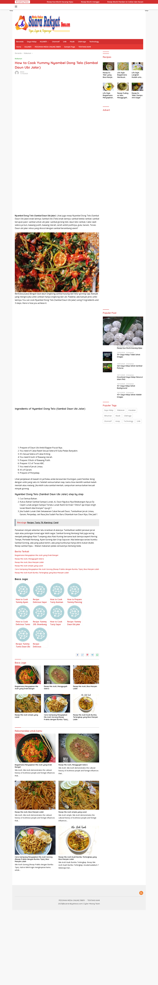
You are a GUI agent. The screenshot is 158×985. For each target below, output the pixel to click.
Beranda (19, 42)
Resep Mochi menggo (73, 2)
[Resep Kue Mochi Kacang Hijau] (123, 331)
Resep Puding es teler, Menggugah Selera (122, 95)
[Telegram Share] (92, 655)
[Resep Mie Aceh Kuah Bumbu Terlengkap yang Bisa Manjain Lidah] (86, 703)
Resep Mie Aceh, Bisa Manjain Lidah (29, 562)
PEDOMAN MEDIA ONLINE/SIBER (48, 47)
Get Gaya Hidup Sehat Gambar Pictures (130, 367)
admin (22, 72)
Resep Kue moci (141, 2)
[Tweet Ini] (82, 655)
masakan (132, 410)
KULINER (43, 42)
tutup (11, 10)
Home (18, 47)
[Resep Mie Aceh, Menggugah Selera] (57, 674)
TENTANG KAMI (85, 47)
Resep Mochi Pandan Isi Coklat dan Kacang (108, 2)
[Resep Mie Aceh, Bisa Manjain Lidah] (86, 674)
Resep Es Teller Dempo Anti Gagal (137, 95)
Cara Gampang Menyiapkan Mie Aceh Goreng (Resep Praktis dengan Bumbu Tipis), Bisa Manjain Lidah (57, 569)
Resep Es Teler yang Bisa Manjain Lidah (108, 75)
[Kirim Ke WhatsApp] (97, 655)
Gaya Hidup (32, 42)
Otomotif (56, 42)
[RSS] (141, 893)
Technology (94, 42)
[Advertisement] (35, 126)
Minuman (108, 416)
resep (117, 421)
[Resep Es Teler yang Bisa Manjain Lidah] (108, 66)
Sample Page (69, 47)
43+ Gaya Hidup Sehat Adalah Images (129, 396)
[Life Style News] (42, 24)
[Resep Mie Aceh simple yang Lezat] (28, 703)
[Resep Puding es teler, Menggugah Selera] (123, 87)
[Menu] (16, 6)
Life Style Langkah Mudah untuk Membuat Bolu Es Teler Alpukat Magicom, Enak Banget (137, 75)
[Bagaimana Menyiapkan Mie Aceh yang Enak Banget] (28, 674)
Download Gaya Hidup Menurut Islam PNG (130, 378)
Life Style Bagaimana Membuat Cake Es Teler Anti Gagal (122, 75)
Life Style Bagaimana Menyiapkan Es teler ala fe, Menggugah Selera (108, 95)
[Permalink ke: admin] (17, 72)
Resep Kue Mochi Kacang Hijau (43, 2)
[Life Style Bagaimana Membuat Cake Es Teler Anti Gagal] (123, 66)
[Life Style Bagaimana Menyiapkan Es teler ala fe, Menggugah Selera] (108, 87)
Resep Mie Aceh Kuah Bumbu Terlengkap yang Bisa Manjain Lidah (42, 573)
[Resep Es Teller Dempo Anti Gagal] (137, 87)
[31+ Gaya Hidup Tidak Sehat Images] (107, 356)
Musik (72, 42)
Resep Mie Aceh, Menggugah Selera (29, 559)
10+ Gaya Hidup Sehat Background (126, 387)
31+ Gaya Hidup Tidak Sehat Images (128, 355)
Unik (65, 42)
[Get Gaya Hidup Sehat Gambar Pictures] (107, 367)
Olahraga (82, 42)
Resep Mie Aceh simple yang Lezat (29, 566)
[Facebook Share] (77, 655)
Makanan (18, 58)
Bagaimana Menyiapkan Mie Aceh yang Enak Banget (36, 555)
